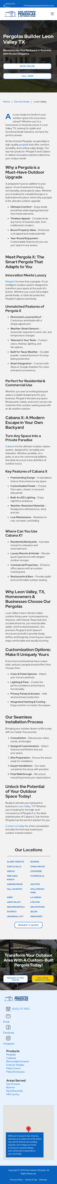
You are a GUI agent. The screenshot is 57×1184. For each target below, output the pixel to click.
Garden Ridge (15, 884)
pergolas (23, 144)
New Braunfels (16, 907)
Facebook (8, 1032)
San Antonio (37, 907)
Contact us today (14, 826)
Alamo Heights (15, 861)
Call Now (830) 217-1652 (42, 979)
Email (6, 1021)
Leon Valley (14, 902)
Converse (36, 871)
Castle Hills (14, 866)
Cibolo (11, 871)
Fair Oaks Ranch (12, 878)
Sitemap (43, 1179)
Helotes (35, 884)
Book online (27, 66)
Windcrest (36, 916)
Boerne (34, 861)
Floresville (37, 876)
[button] (28, 1129)
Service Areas (21, 101)
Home (6, 101)
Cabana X (10, 446)
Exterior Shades (15, 1065)
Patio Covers (13, 1068)
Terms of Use (31, 1179)
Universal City (15, 916)
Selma (33, 911)
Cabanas (11, 1058)
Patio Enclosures (15, 1071)
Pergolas (11, 1054)
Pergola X (10, 281)
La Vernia (35, 897)
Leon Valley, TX (26, 806)
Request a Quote (28, 925)
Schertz (11, 911)
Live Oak (35, 902)
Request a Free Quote (15, 979)
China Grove (37, 866)
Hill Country (14, 889)
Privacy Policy (16, 1179)
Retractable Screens (17, 1061)
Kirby (10, 897)
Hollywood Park (37, 891)
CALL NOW (27, 76)
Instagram (8, 1043)
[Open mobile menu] (52, 14)
